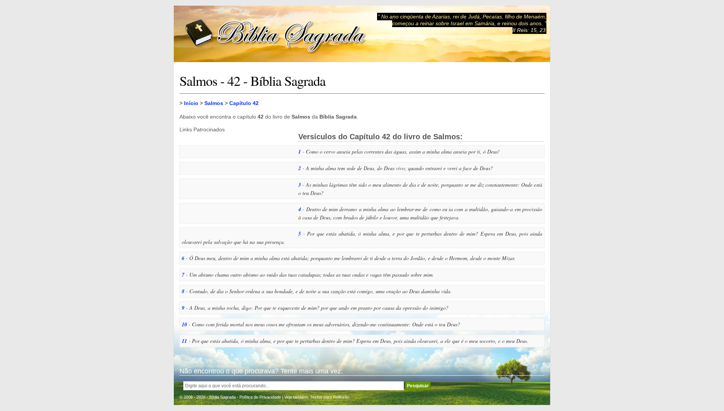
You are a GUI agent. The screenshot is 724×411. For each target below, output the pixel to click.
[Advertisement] (236, 179)
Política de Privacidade (260, 397)
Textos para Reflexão (329, 397)
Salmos (213, 103)
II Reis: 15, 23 (529, 30)
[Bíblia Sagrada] (275, 34)
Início (191, 103)
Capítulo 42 (244, 103)
